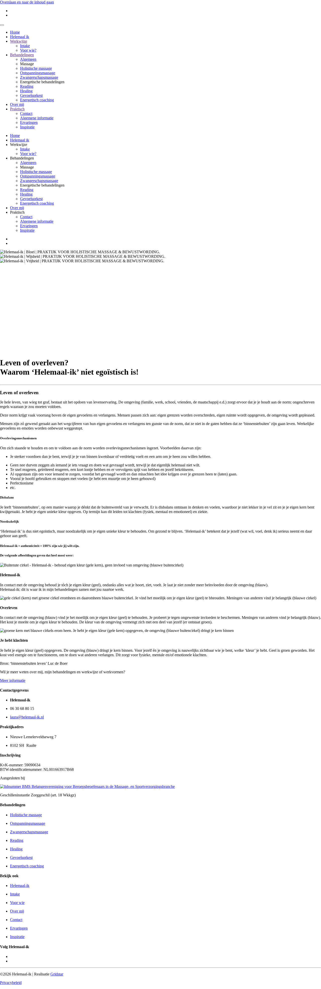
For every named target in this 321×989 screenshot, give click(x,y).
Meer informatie (12, 680)
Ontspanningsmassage (37, 73)
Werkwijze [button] (18, 144)
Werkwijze (18, 41)
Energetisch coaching (37, 100)
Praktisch (17, 109)
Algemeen (28, 59)
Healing (26, 91)
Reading (26, 86)
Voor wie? (28, 50)
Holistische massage (36, 68)
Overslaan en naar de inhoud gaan (27, 2)
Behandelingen (22, 55)
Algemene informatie (36, 118)
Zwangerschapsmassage (39, 77)
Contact (26, 113)
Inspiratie (27, 127)
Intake (25, 46)
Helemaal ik (19, 37)
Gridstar (56, 974)
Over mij (17, 104)
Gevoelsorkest (31, 95)
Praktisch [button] (17, 212)
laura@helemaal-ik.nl (27, 717)
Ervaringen (29, 122)
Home (15, 32)
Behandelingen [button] (22, 158)
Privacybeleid (11, 982)
